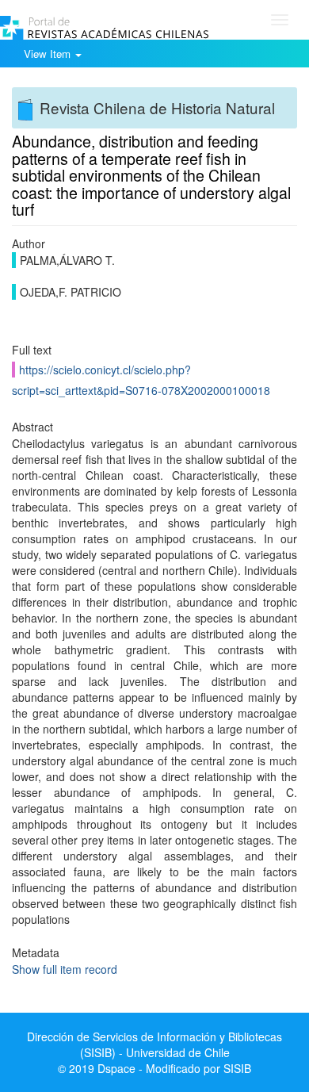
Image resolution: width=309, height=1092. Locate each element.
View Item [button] (49, 53)
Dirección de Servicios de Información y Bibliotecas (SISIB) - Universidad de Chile (154, 1044)
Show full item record (64, 969)
